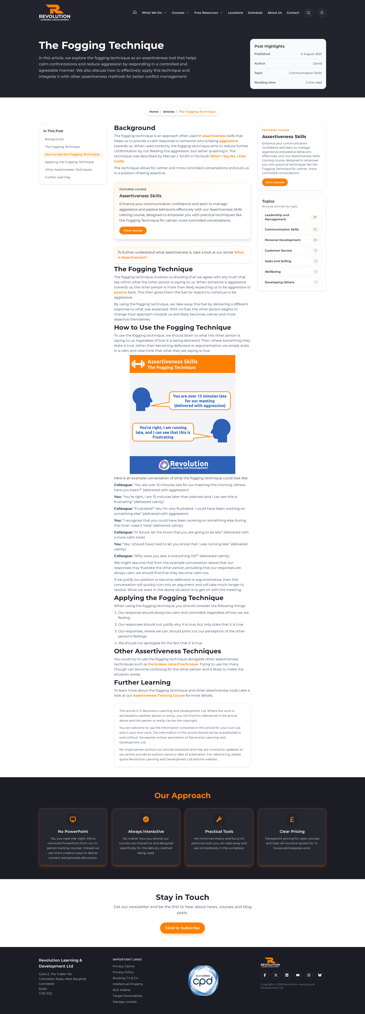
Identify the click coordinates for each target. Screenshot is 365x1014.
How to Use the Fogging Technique (72, 154)
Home (154, 112)
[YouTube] (298, 975)
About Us (275, 13)
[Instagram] (309, 975)
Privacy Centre (124, 966)
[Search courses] (308, 12)
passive (120, 292)
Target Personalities (127, 996)
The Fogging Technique (62, 147)
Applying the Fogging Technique (69, 162)
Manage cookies (125, 1002)
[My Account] (322, 12)
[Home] (135, 12)
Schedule (255, 13)
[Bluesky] (320, 975)
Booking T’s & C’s (125, 978)
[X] (276, 975)
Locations (235, 13)
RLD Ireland (121, 990)
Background (54, 139)
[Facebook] (265, 975)
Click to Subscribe (182, 928)
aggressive (228, 141)
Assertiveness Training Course (159, 695)
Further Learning (57, 177)
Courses (178, 13)
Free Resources (206, 13)
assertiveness (214, 136)
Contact (293, 13)
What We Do (152, 13)
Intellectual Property (128, 984)
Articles (168, 112)
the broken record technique (173, 664)
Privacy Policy (123, 972)
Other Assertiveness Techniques (68, 169)
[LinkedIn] (287, 975)
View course (133, 230)
